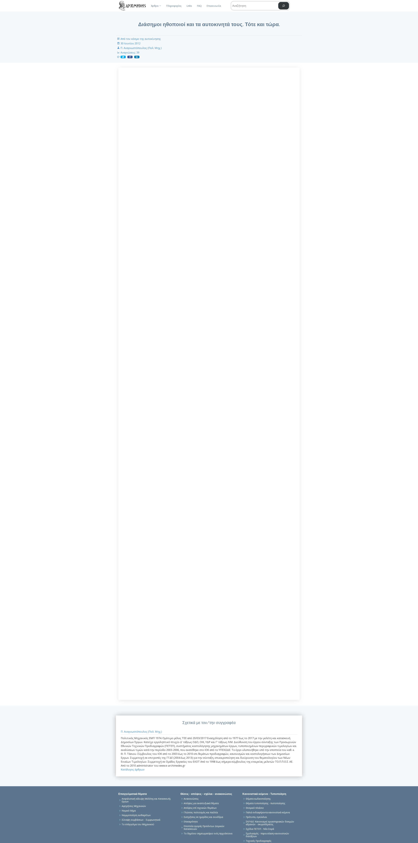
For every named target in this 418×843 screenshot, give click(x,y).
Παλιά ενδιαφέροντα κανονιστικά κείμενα (268, 812)
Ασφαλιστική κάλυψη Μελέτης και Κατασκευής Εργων (146, 800)
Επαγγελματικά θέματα (132, 793)
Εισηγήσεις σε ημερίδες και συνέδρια (203, 817)
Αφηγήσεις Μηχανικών (134, 806)
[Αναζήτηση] (283, 6)
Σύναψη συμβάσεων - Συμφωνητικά (141, 819)
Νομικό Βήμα (129, 810)
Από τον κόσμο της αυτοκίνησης (141, 39)
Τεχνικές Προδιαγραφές (258, 840)
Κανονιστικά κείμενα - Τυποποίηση (264, 793)
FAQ (199, 5)
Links (189, 5)
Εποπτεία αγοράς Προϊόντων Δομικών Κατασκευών (204, 827)
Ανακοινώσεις (191, 798)
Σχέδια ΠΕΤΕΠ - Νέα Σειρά (260, 828)
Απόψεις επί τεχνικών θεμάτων (200, 807)
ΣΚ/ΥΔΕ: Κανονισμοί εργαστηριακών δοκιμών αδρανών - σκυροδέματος (270, 823)
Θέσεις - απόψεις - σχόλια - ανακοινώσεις (206, 793)
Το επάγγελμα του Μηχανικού (138, 824)
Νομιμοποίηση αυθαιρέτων (136, 815)
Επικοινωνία (214, 5)
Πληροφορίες (174, 5)
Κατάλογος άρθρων (133, 769)
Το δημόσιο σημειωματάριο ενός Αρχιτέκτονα (208, 833)
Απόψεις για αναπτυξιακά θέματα (201, 803)
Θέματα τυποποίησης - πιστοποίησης (265, 803)
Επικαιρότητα (191, 821)
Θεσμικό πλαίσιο (255, 807)
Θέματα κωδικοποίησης (258, 798)
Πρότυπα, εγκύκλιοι (256, 817)
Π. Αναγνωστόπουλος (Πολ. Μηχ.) (141, 48)
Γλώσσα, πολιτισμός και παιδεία (201, 812)
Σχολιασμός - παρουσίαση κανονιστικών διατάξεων (267, 835)
